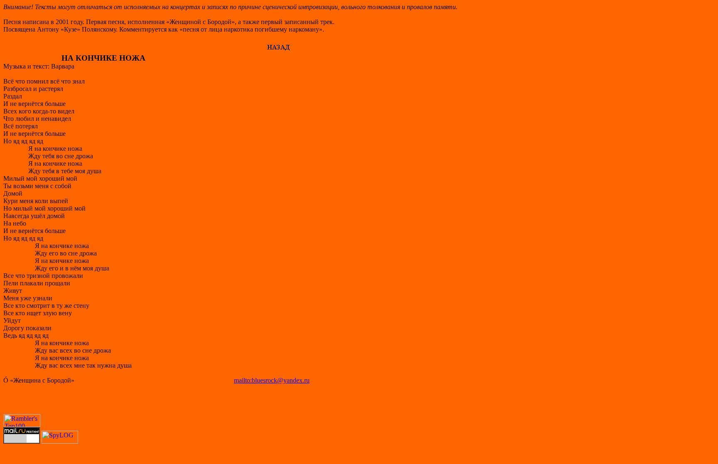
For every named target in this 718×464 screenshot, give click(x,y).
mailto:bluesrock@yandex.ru (272, 380)
